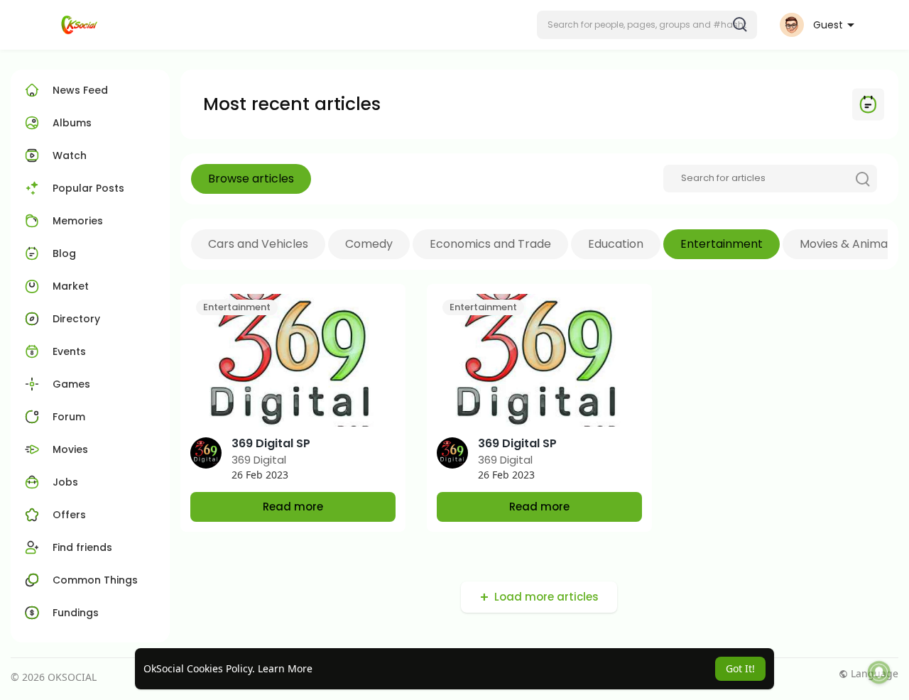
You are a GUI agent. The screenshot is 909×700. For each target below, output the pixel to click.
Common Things (95, 580)
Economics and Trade (490, 244)
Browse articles (251, 178)
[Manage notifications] (879, 672)
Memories (78, 221)
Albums (72, 123)
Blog (64, 253)
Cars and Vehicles (258, 244)
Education (615, 244)
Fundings (76, 613)
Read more (293, 506)
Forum (69, 417)
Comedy (369, 244)
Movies (70, 449)
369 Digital (259, 459)
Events (69, 351)
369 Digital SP (271, 443)
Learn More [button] (285, 668)
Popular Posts (88, 188)
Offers (69, 515)
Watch (68, 155)
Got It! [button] (740, 668)
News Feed (80, 90)
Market (71, 286)
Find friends (82, 547)
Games (71, 384)
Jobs (65, 482)
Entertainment (721, 244)
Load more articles (546, 596)
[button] (647, 25)
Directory (76, 319)
